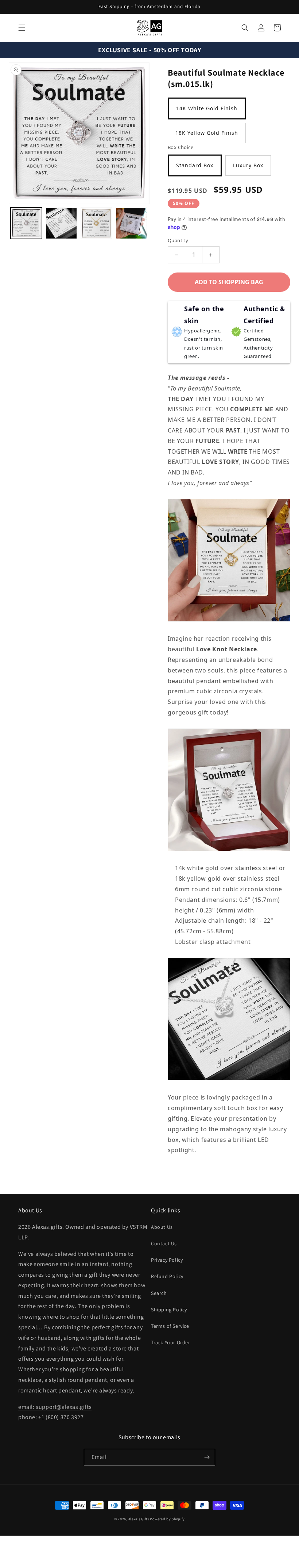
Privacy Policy (167, 1260)
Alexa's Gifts (138, 1519)
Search (159, 1293)
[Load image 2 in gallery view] (61, 223)
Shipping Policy (169, 1309)
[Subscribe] (207, 1457)
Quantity (178, 240)
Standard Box (194, 165)
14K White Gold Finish (206, 108)
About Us (162, 1227)
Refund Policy (167, 1276)
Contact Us (164, 1243)
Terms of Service (170, 1326)
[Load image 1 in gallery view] (26, 223)
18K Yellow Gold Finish (206, 132)
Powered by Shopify (167, 1519)
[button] (22, 28)
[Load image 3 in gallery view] (96, 223)
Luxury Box (248, 165)
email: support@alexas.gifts (55, 1407)
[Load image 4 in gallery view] (131, 223)
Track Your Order (170, 1342)
